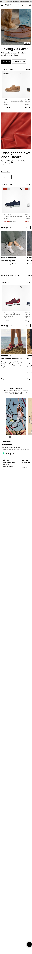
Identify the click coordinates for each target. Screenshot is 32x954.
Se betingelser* (5, 171)
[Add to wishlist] (21, 73)
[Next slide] (29, 227)
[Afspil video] (28, 43)
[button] (16, 27)
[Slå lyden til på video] (25, 43)
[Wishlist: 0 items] (26, 5)
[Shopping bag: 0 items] (30, 5)
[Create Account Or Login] (22, 5)
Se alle (28, 69)
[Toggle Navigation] (2, 5)
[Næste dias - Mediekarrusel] (29, 416)
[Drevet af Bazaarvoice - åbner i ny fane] (15, 437)
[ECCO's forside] (8, 5)
